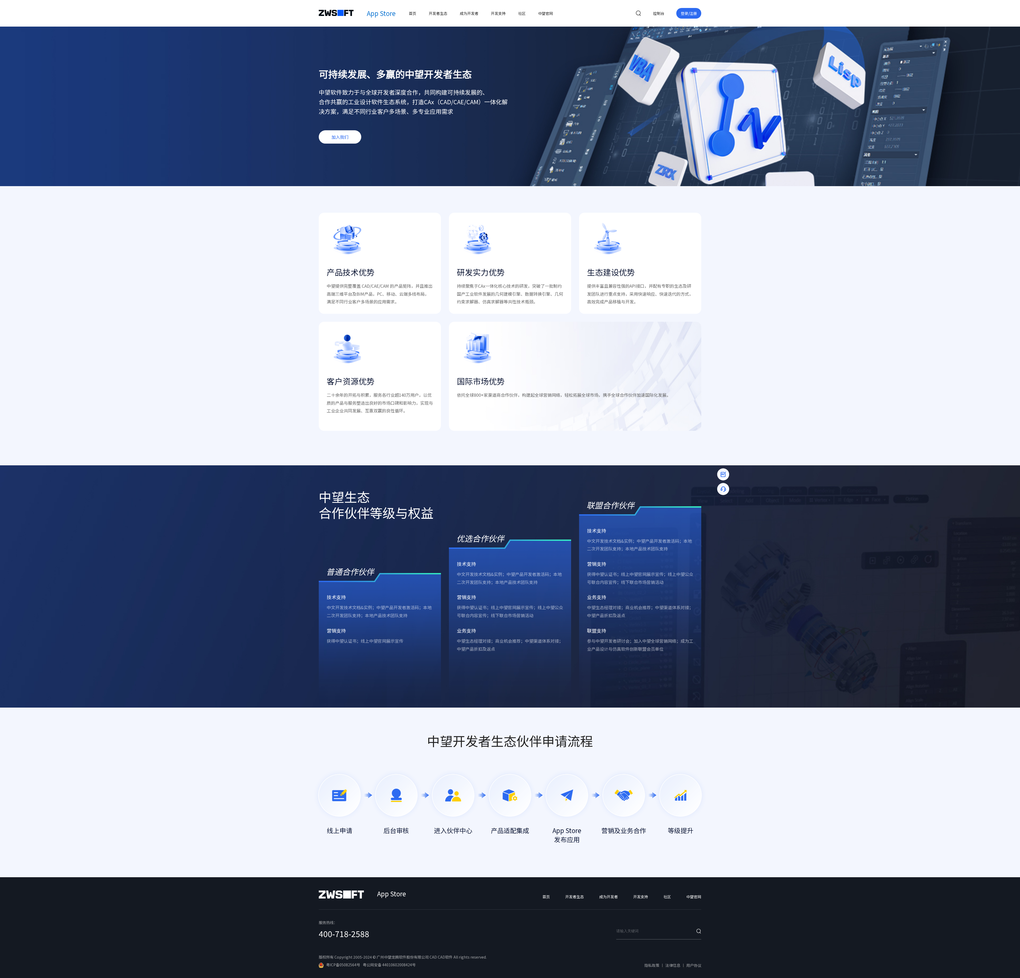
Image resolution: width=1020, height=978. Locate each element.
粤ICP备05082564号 (343, 964)
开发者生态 (438, 13)
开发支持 (498, 13)
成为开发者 (469, 13)
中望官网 (545, 13)
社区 (522, 13)
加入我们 (340, 137)
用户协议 (693, 965)
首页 (412, 13)
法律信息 (672, 965)
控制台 (658, 13)
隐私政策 (651, 965)
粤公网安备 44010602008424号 (389, 964)
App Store (381, 13)
